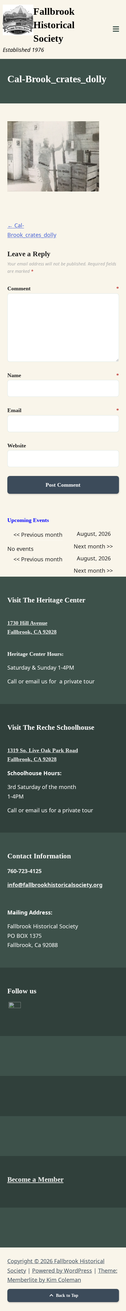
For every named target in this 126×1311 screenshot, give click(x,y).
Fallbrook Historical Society (54, 25)
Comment (14, 288)
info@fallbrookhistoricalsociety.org (54, 884)
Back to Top (66, 1295)
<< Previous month (37, 534)
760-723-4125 (24, 871)
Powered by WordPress (62, 1270)
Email (14, 410)
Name (14, 375)
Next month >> (93, 546)
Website (14, 446)
